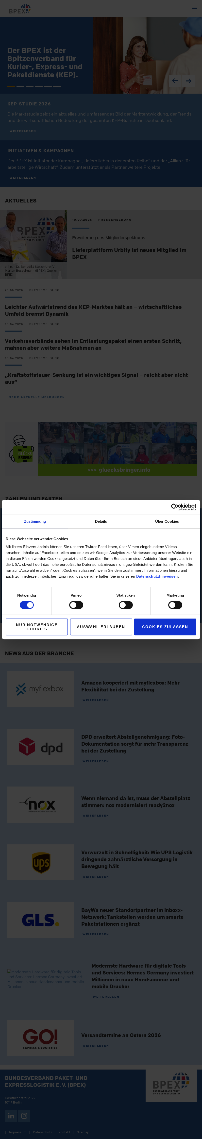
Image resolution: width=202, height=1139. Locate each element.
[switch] (76, 605)
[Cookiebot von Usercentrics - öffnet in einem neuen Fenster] (174, 507)
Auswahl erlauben (101, 627)
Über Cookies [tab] (167, 521)
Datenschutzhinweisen (157, 576)
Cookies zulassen (165, 627)
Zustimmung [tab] (35, 521)
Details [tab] (101, 521)
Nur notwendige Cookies (37, 627)
